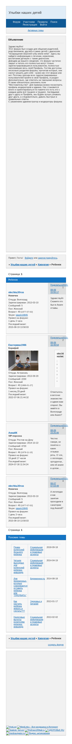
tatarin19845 (22, 315)
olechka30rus (16, 292)
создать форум (56, 644)
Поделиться (56, 285)
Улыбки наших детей (23, 264)
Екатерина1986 (17, 345)
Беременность (37, 578)
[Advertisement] (36, 141)
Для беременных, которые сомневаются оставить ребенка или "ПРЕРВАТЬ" (20, 587)
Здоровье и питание (36, 602)
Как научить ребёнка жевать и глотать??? (19, 606)
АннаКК (12, 432)
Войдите (29, 258)
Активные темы (36, 30)
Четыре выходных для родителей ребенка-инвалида (19, 566)
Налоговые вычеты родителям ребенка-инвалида (19, 622)
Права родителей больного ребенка (19, 551)
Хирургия (43, 264)
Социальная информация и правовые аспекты (36, 551)
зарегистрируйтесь (47, 258)
